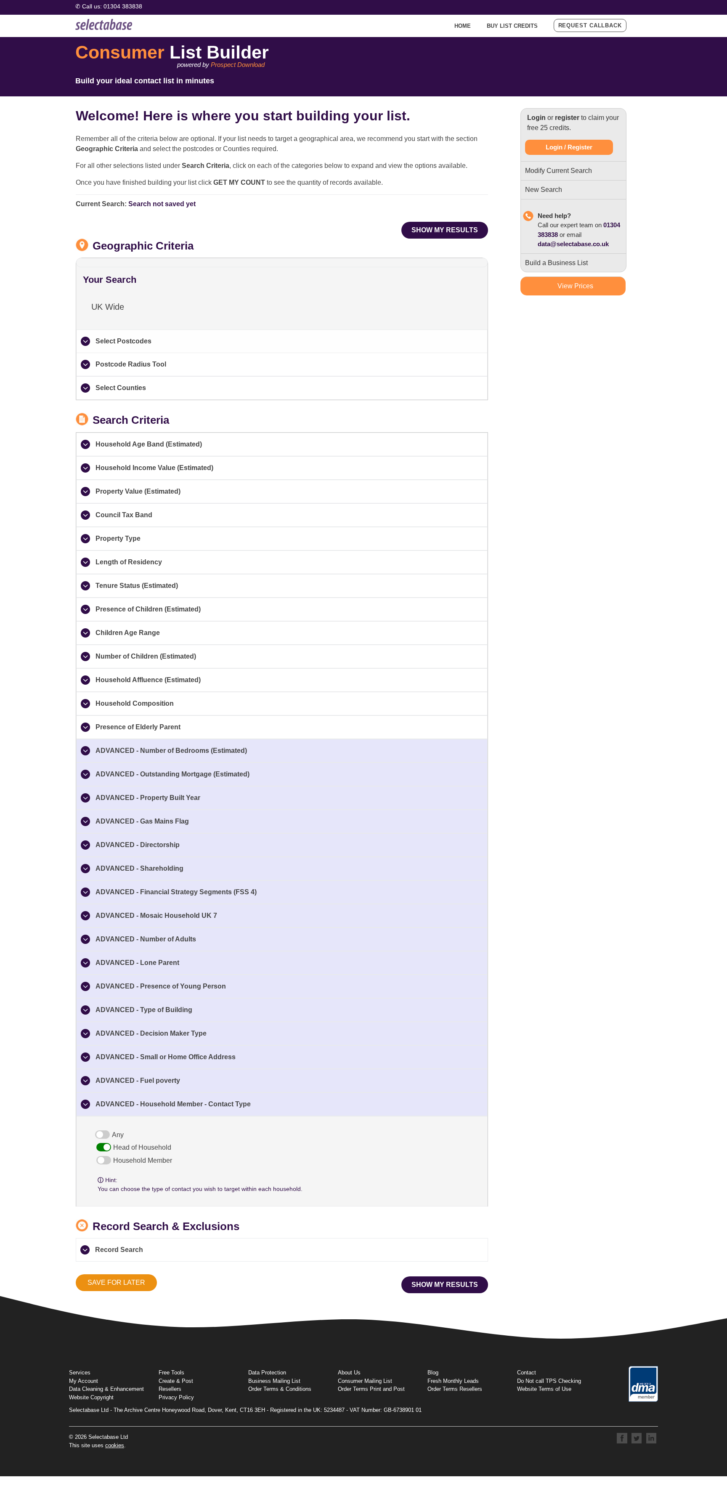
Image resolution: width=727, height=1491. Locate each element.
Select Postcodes (123, 341)
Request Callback (590, 25)
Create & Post (176, 1381)
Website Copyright (91, 1397)
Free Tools (171, 1372)
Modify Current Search (558, 170)
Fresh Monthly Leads (453, 1381)
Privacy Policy (176, 1397)
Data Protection (267, 1372)
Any (118, 1134)
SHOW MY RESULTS (444, 230)
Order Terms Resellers (454, 1389)
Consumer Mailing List (365, 1381)
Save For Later (116, 1282)
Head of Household (142, 1147)
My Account (83, 1381)
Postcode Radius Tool (131, 364)
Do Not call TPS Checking (549, 1381)
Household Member (142, 1160)
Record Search (119, 1249)
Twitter (636, 1438)
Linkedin (651, 1438)
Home (462, 26)
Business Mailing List (274, 1381)
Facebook (622, 1438)
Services (79, 1372)
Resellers (170, 1389)
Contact (526, 1372)
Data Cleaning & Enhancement (106, 1389)
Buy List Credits (512, 26)
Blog (432, 1372)
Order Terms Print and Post (371, 1389)
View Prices (575, 286)
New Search (543, 189)
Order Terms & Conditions (279, 1389)
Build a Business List (556, 262)
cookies (114, 1445)
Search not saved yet (162, 203)
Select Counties (121, 387)
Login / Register (569, 147)
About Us (349, 1372)
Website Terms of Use (544, 1389)
